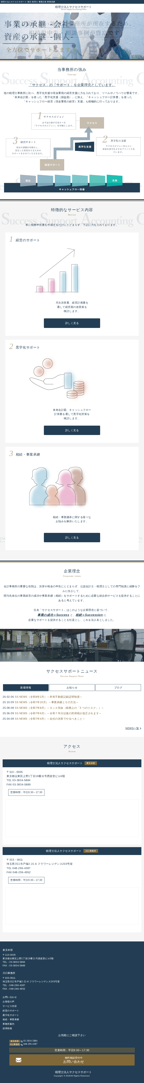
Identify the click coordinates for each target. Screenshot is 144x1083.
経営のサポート (11, 1010)
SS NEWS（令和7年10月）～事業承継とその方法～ (47, 702)
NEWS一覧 (132, 728)
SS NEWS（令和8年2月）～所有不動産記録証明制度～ (48, 696)
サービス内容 (10, 1006)
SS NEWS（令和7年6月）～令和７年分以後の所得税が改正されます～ (58, 713)
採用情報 (7, 1028)
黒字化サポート (11, 1015)
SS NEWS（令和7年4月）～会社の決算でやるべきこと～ (50, 718)
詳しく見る (72, 323)
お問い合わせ (10, 997)
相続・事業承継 (11, 1019)
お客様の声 (8, 1001)
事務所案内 (8, 1024)
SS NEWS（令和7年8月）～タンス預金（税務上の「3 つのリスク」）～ (59, 707)
